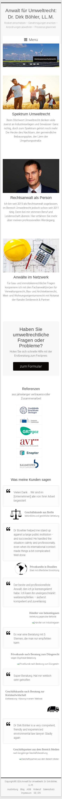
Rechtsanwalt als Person (31, 198)
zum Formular (31, 366)
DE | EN (37, 793)
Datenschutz (48, 789)
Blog (22, 789)
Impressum (26, 793)
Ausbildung (12, 789)
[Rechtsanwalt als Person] (31, 177)
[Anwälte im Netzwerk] (31, 257)
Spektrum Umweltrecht (31, 114)
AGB (29, 789)
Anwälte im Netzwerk (31, 277)
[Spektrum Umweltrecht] (31, 94)
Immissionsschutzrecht (45, 59)
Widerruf (37, 789)
